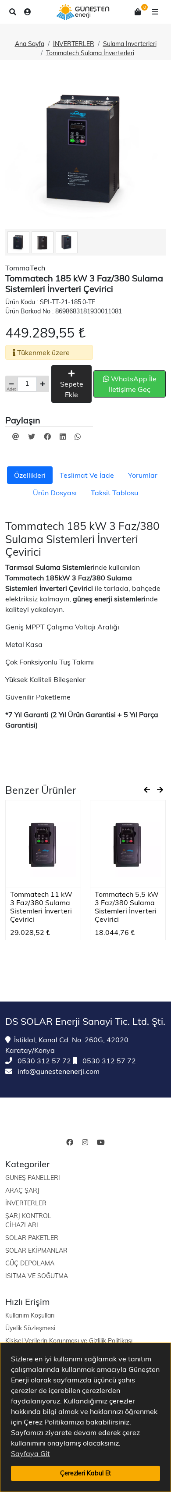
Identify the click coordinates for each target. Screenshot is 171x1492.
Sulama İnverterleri (130, 44)
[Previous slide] (147, 790)
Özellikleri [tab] (30, 475)
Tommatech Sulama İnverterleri (90, 53)
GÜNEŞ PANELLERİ (32, 1178)
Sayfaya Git (30, 1453)
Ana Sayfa (29, 44)
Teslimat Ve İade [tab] (87, 475)
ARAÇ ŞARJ (22, 1190)
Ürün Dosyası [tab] (55, 492)
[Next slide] (160, 790)
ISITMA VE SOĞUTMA (36, 1276)
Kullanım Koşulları (29, 1315)
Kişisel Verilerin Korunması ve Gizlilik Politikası (68, 1341)
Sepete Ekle (71, 389)
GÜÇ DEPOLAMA (29, 1263)
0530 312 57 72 (43, 1060)
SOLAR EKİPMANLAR (36, 1250)
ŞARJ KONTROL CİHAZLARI (28, 1220)
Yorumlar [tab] (142, 475)
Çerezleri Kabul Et (85, 1473)
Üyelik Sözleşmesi (30, 1328)
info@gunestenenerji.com (58, 1071)
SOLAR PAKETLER (31, 1238)
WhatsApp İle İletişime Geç (133, 384)
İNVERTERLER (73, 44)
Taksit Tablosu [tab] (114, 492)
